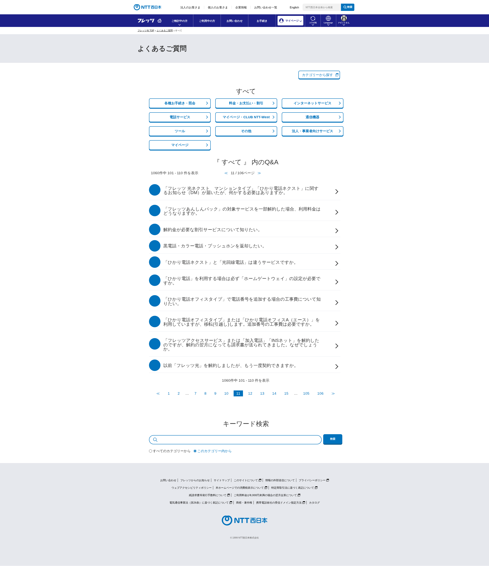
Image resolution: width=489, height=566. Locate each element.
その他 (246, 131)
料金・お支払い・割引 (246, 103)
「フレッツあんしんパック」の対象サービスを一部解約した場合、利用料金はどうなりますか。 (242, 211)
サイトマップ (222, 480)
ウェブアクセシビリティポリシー (192, 487)
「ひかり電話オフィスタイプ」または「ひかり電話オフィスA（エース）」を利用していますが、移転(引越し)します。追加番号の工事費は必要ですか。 (241, 322)
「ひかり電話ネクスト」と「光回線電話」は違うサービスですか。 (230, 262)
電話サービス (180, 117)
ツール (180, 131)
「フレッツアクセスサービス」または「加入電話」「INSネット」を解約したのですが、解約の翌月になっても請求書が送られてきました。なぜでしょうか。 (241, 344)
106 (320, 393)
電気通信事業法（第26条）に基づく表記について (199, 502)
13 (262, 393)
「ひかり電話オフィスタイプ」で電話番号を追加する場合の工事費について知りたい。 (242, 301)
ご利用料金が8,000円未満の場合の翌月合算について (265, 495)
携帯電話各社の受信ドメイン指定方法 (279, 502)
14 (274, 393)
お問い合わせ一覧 (265, 7)
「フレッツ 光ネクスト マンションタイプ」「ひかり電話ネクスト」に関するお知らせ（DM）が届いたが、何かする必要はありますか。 (241, 190)
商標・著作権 (244, 502)
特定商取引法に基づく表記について (292, 487)
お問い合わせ (235, 20)
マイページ (180, 145)
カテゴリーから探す (317, 75)
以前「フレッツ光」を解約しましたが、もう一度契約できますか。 (230, 365)
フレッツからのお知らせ (195, 480)
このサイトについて (246, 480)
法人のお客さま (190, 7)
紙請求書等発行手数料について (207, 495)
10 (226, 393)
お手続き (262, 20)
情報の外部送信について (280, 480)
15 (286, 393)
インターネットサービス (312, 103)
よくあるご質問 (165, 30)
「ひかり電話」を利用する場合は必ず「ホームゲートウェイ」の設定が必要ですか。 (242, 280)
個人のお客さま (218, 7)
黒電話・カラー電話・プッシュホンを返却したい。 (215, 246)
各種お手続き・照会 (179, 103)
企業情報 (241, 7)
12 (250, 393)
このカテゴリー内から (214, 451)
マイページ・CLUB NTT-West (246, 117)
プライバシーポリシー (312, 480)
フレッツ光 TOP (146, 30)
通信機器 (312, 117)
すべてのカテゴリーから (172, 451)
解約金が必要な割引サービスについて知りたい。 (212, 229)
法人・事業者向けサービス (312, 131)
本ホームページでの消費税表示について (240, 487)
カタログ (314, 502)
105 (306, 393)
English (294, 7)
